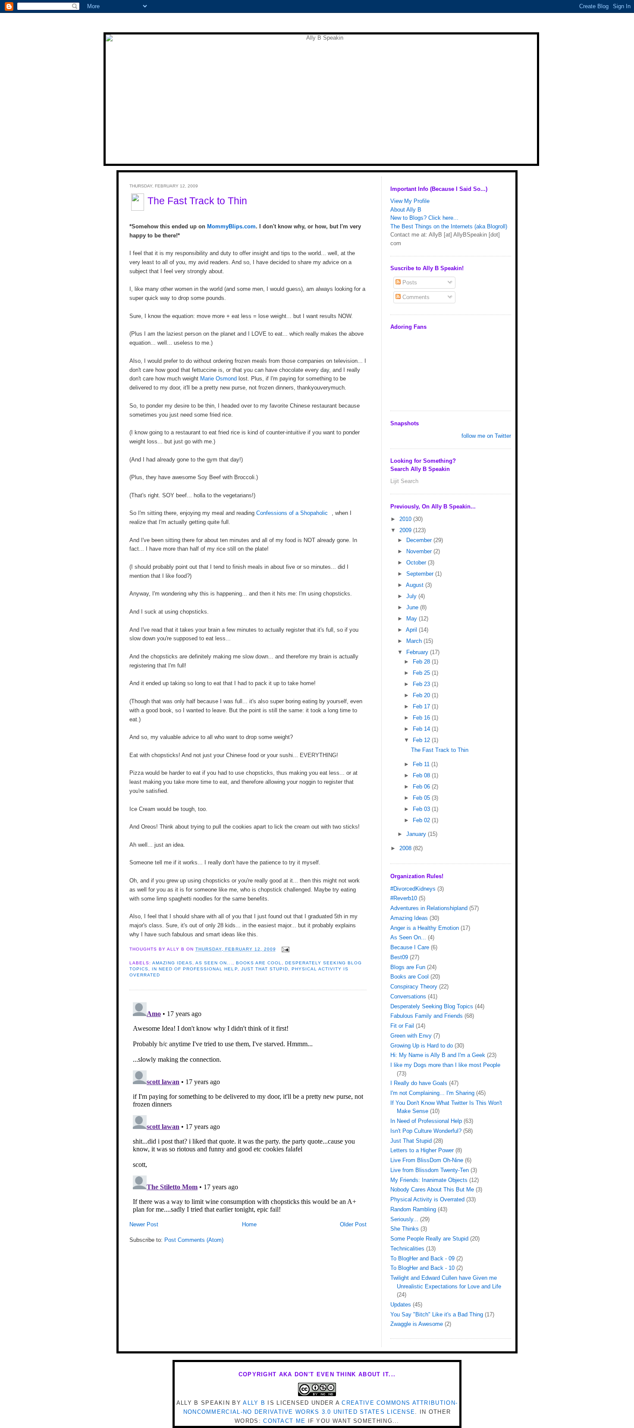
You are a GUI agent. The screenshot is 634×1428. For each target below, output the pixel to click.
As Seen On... (213, 962)
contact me (284, 1421)
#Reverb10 (403, 898)
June (413, 607)
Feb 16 (422, 717)
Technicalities (407, 1248)
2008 (406, 848)
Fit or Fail (402, 1026)
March (415, 641)
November (419, 551)
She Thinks (404, 1228)
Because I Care (409, 947)
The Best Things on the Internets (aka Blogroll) (448, 226)
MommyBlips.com (231, 226)
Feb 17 (422, 706)
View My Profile (410, 201)
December (419, 540)
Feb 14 (422, 729)
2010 (406, 519)
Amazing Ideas (172, 962)
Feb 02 (422, 820)
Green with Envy (411, 1035)
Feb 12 (422, 740)
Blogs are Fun (407, 967)
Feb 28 (422, 661)
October (417, 562)
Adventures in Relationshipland (429, 908)
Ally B (254, 1403)
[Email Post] (284, 949)
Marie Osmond (218, 378)
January (417, 834)
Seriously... (404, 1219)
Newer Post (143, 1224)
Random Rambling (413, 1209)
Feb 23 (422, 684)
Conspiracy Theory (413, 986)
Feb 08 (422, 775)
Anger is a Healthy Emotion (424, 928)
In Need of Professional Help (194, 969)
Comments (415, 297)
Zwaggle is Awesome (416, 1324)
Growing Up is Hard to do (421, 1045)
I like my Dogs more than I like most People (445, 1065)
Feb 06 (422, 786)
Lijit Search (404, 481)
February (418, 652)
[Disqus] (248, 1106)
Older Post (353, 1224)
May (412, 618)
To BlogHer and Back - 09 (422, 1258)
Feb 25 (422, 673)
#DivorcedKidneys (413, 888)
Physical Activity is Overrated (427, 1199)
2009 (406, 530)
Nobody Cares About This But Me (432, 1189)
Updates (400, 1304)
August (415, 585)
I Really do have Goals (418, 1083)
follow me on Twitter (486, 436)
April (412, 630)
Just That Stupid (264, 969)
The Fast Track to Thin (197, 200)
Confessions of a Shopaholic (292, 513)
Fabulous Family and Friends (426, 1016)
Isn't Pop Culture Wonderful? (425, 1131)
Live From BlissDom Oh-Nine (426, 1160)
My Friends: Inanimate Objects (429, 1180)
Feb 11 (422, 764)
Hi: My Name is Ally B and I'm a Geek (437, 1055)
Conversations (408, 996)
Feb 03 (422, 809)
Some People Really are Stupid (429, 1238)
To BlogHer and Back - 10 (422, 1268)
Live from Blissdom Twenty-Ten (429, 1170)
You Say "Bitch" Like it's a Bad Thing (436, 1314)
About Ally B (405, 209)
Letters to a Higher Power (422, 1150)
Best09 (399, 957)
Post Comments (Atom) (193, 1240)
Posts (409, 282)
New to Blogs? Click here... (424, 218)
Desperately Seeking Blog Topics (431, 1006)
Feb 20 (422, 695)
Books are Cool (259, 962)
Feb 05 (422, 798)
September (420, 574)
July (412, 596)
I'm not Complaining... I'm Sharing (432, 1093)
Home (249, 1224)
